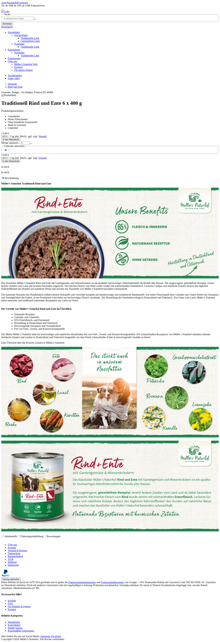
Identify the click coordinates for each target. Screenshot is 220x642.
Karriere (12, 609)
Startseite (12, 84)
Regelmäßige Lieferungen (21, 630)
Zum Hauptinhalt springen (14, 2)
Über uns (12, 544)
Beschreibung (12, 178)
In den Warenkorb (11, 139)
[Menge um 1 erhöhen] (31, 143)
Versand (42, 136)
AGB (10, 559)
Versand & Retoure (17, 550)
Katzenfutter (14, 625)
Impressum (13, 565)
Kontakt (12, 547)
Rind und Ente (15, 86)
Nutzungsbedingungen (112, 582)
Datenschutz (14, 553)
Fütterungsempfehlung (31, 536)
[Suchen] (35, 19)
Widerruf (12, 562)
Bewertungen (53, 536)
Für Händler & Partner (19, 606)
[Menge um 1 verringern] (19, 143)
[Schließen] (2, 9)
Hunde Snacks (15, 628)
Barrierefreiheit (15, 556)
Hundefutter (14, 622)
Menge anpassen (9, 142)
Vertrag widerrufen (11, 579)
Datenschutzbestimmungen (82, 582)
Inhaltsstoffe (11, 536)
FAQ (10, 603)
